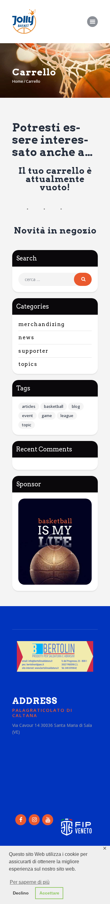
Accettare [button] (49, 893)
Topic (26, 424)
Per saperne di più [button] (30, 882)
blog (76, 406)
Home (17, 81)
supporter (33, 351)
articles (28, 406)
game (47, 415)
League (67, 415)
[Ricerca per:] (55, 279)
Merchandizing (41, 324)
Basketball (53, 406)
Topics (27, 364)
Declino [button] (21, 893)
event (27, 415)
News (26, 337)
